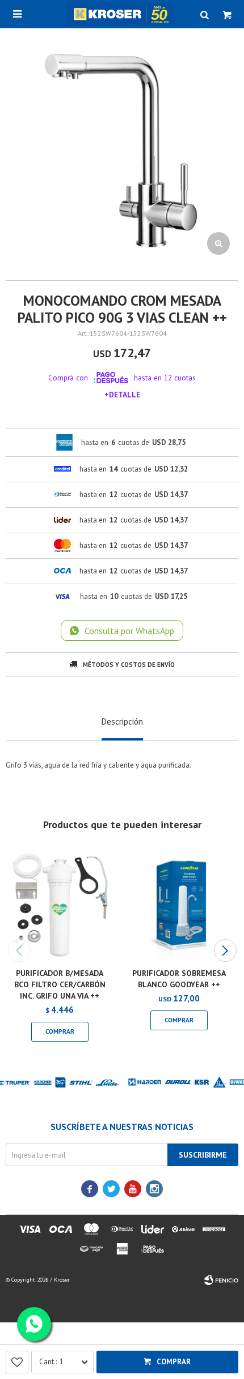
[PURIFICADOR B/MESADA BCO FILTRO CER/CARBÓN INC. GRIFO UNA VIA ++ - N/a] (59, 905)
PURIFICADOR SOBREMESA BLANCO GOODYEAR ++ (179, 979)
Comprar (174, 1362)
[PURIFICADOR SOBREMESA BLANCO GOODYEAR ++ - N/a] (178, 905)
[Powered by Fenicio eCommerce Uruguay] (221, 1279)
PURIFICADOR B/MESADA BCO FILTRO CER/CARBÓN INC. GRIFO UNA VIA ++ (60, 984)
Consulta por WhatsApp (129, 630)
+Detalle (122, 394)
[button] (225, 950)
